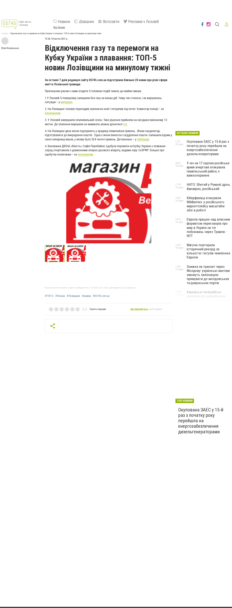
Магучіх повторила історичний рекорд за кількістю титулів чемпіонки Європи (208, 251)
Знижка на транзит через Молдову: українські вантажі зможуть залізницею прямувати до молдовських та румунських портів (208, 275)
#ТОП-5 (49, 296)
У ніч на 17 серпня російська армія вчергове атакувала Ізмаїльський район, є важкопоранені (208, 169)
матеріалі (66, 102)
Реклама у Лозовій (143, 21)
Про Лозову (59, 27)
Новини (64, 21)
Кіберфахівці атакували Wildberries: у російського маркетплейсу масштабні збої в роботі (206, 204)
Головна (4, 33)
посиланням (52, 113)
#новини (86, 296)
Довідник (86, 21)
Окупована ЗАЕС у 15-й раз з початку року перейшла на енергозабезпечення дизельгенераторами (208, 148)
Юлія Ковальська (10, 48)
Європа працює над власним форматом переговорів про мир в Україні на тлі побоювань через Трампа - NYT (208, 227)
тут (125, 124)
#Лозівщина (73, 296)
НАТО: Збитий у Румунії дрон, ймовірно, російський (208, 187)
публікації (143, 139)
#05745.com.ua (101, 296)
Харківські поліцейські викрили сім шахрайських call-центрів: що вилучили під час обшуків (208, 298)
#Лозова (60, 296)
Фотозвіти (111, 21)
